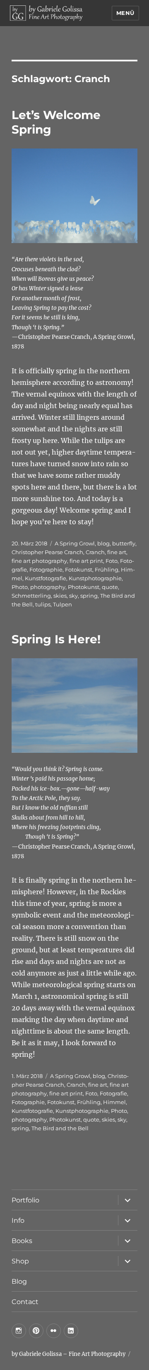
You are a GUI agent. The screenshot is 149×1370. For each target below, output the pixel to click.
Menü (125, 13)
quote (110, 587)
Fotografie (113, 1093)
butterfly (123, 543)
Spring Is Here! (56, 639)
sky (73, 595)
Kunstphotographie (95, 578)
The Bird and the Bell (60, 1128)
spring (89, 595)
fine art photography (39, 560)
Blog (19, 1281)
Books (22, 1241)
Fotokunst (78, 569)
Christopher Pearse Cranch (47, 552)
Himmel (114, 1102)
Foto (112, 560)
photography (47, 587)
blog (103, 543)
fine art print (86, 560)
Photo (20, 587)
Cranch (95, 552)
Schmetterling (31, 595)
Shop (20, 1261)
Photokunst (83, 587)
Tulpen (62, 604)
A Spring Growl (75, 543)
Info (18, 1220)
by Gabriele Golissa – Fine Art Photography (68, 1354)
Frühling (106, 569)
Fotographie (45, 569)
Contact (25, 1302)
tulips (42, 604)
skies (60, 595)
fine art (116, 552)
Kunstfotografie (45, 578)
